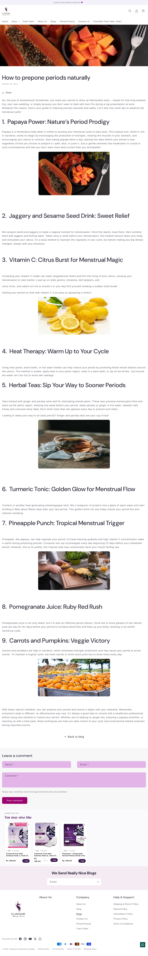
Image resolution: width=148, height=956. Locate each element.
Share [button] (9, 92)
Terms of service (74, 949)
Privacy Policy (120, 919)
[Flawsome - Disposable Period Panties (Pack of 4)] (74, 835)
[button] (15, 21)
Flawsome (13, 949)
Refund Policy (120, 909)
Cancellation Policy (123, 914)
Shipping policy (90, 949)
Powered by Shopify (26, 949)
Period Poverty (83, 924)
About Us (81, 904)
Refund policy (43, 949)
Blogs (79, 914)
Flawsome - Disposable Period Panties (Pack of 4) (73, 855)
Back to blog (76, 736)
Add (26, 861)
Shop (79, 909)
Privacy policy (58, 949)
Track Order (82, 928)
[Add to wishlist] (28, 824)
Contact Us (82, 919)
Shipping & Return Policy (126, 904)
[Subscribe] (97, 881)
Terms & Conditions (123, 924)
